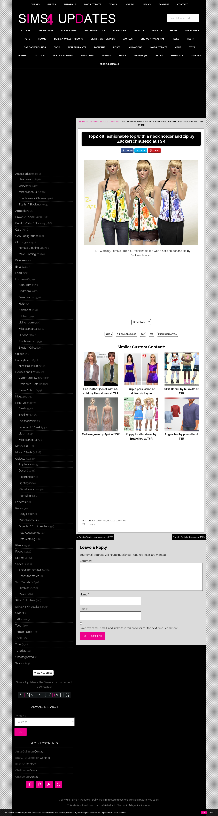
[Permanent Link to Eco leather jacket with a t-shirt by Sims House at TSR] (101, 384)
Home (82, 122)
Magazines (22, 396)
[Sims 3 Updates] (44, 695)
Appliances (26, 464)
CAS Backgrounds (26, 236)
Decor (22, 470)
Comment (87, 561)
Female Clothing (109, 122)
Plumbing (25, 495)
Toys (18, 644)
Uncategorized (24, 657)
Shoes (19, 564)
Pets (18, 508)
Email (84, 609)
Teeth (18, 625)
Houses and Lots (26, 372)
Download (140, 322)
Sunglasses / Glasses (32, 198)
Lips (21, 433)
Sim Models (22, 582)
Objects (20, 458)
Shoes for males (29, 576)
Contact (39, 751)
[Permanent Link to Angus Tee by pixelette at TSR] (182, 429)
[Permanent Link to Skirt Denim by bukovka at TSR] (182, 384)
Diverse (20, 260)
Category (20, 715)
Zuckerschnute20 (167, 334)
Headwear (25, 179)
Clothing (93, 122)
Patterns (20, 502)
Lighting (24, 483)
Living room (26, 322)
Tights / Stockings (30, 204)
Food (18, 273)
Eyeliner (24, 414)
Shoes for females (30, 569)
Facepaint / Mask (30, 427)
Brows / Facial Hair (27, 217)
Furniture (21, 279)
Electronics (26, 476)
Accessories (23, 173)
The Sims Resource (126, 334)
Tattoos (20, 619)
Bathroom (25, 284)
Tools (18, 638)
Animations (22, 210)
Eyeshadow (26, 421)
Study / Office (27, 347)
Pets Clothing (27, 539)
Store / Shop (27, 390)
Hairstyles (21, 360)
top (143, 334)
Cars (18, 229)
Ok (204, 813)
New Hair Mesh (28, 365)
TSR (151, 334)
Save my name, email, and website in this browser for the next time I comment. (129, 628)
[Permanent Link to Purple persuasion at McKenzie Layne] (141, 384)
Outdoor (24, 335)
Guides (19, 354)
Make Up (21, 402)
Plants (19, 545)
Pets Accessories (29, 532)
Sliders (19, 613)
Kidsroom (25, 310)
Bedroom (25, 291)
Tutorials (20, 650)
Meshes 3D (22, 446)
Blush (22, 408)
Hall (21, 303)
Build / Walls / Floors (29, 223)
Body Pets (25, 513)
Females (24, 588)
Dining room (26, 297)
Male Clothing (27, 254)
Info (211, 813)
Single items (26, 341)
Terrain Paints (23, 631)
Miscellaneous (28, 192)
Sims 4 (109, 334)
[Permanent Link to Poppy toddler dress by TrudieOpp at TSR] (141, 429)
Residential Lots (28, 384)
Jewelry (24, 185)
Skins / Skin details (27, 606)
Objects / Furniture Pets (34, 526)
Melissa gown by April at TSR (101, 434)
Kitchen (23, 316)
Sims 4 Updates (69, 20)
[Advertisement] (109, 94)
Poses (19, 551)
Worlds (20, 663)
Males (22, 594)
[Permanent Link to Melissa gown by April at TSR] (101, 429)
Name (84, 594)
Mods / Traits (23, 452)
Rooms (19, 557)
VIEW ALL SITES (43, 673)
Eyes (18, 266)
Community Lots (29, 377)
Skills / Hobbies (25, 600)
